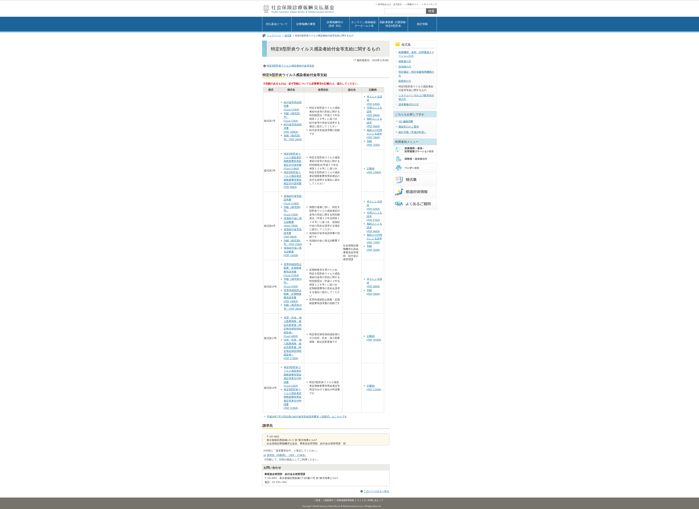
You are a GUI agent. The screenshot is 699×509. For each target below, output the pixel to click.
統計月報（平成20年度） (412, 132)
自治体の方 (404, 66)
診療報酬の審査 (305, 24)
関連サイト (412, 4)
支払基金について (277, 24)
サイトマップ (430, 4)
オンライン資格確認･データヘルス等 (364, 24)
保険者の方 (404, 61)
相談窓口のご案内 (408, 126)
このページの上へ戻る (376, 491)
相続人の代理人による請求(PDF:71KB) (374, 239)
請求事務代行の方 (408, 104)
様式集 (288, 35)
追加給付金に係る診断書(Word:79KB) (293, 222)
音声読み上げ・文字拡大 (390, 4)
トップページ (274, 35)
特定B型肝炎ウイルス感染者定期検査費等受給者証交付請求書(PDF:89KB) (292, 180)
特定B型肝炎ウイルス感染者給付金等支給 (290, 65)
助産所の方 (404, 81)
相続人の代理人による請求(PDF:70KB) (374, 134)
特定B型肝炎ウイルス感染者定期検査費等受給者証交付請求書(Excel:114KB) (292, 161)
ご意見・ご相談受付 (323, 500)
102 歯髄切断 (405, 121)
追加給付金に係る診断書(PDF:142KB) (293, 252)
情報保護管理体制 (345, 500)
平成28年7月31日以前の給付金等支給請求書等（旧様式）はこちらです (307, 416)
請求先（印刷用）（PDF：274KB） (287, 455)
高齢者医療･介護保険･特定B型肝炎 (393, 24)
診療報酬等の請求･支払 (335, 24)
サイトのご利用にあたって (370, 500)
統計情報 (422, 24)
